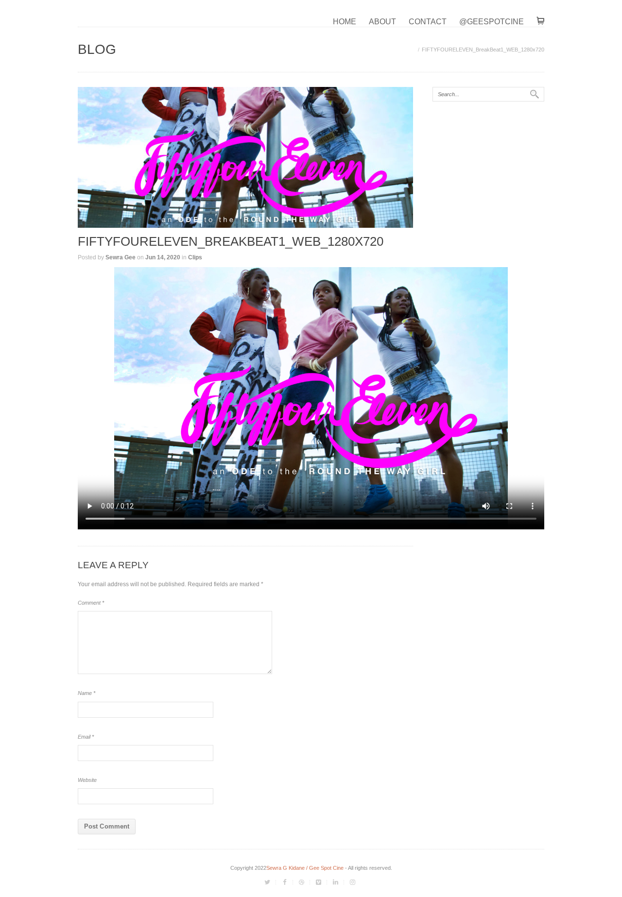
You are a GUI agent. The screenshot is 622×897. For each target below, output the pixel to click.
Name (86, 693)
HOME (344, 21)
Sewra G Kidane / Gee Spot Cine (305, 868)
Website (87, 780)
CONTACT (428, 21)
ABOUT (382, 21)
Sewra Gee (120, 257)
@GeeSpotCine (491, 21)
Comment (91, 603)
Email (86, 737)
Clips (195, 257)
